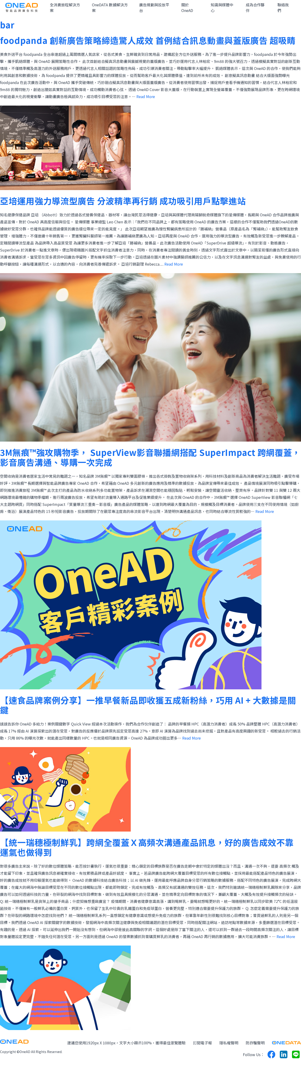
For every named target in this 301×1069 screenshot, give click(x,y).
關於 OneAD (187, 7)
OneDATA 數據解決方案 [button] (110, 7)
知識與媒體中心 (222, 7)
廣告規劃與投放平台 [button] (154, 7)
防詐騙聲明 (255, 1043)
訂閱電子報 (202, 1043)
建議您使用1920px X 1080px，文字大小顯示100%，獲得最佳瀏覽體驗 (126, 1043)
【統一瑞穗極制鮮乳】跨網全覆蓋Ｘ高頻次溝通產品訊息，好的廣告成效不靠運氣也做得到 (146, 847)
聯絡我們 (283, 7)
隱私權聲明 (228, 1043)
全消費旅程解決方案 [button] (65, 7)
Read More (145, 96)
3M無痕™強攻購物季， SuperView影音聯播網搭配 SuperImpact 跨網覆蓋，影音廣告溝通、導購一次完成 (150, 457)
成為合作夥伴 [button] (255, 7)
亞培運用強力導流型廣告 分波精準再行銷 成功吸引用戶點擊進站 (123, 201)
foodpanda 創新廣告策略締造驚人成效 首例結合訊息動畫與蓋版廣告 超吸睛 (148, 40)
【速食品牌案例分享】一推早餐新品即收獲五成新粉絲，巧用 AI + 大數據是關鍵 (148, 705)
